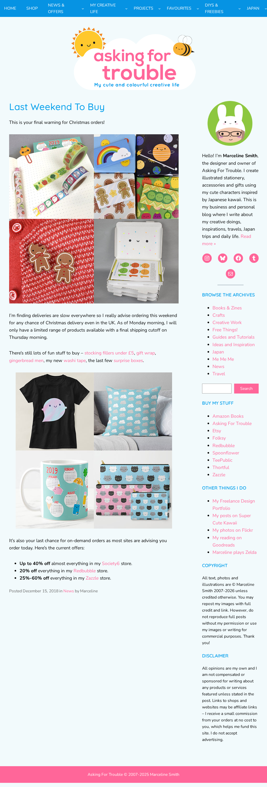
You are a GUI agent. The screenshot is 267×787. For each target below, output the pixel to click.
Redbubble (85, 571)
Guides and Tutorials (233, 337)
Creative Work (227, 322)
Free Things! (225, 330)
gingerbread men (26, 360)
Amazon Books (228, 416)
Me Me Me (223, 359)
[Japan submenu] (266, 8)
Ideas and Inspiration (234, 344)
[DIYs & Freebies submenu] (239, 8)
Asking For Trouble (232, 423)
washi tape (75, 360)
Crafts (219, 315)
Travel (219, 374)
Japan (218, 352)
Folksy (219, 438)
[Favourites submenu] (198, 8)
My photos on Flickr (233, 530)
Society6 (111, 563)
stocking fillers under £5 (109, 353)
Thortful (221, 467)
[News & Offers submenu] (83, 8)
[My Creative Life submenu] (126, 8)
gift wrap (145, 353)
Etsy (217, 431)
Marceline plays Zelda (235, 552)
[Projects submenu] (159, 8)
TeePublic (222, 460)
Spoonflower (226, 453)
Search (246, 388)
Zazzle (92, 578)
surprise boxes (128, 360)
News (68, 591)
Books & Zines (227, 308)
